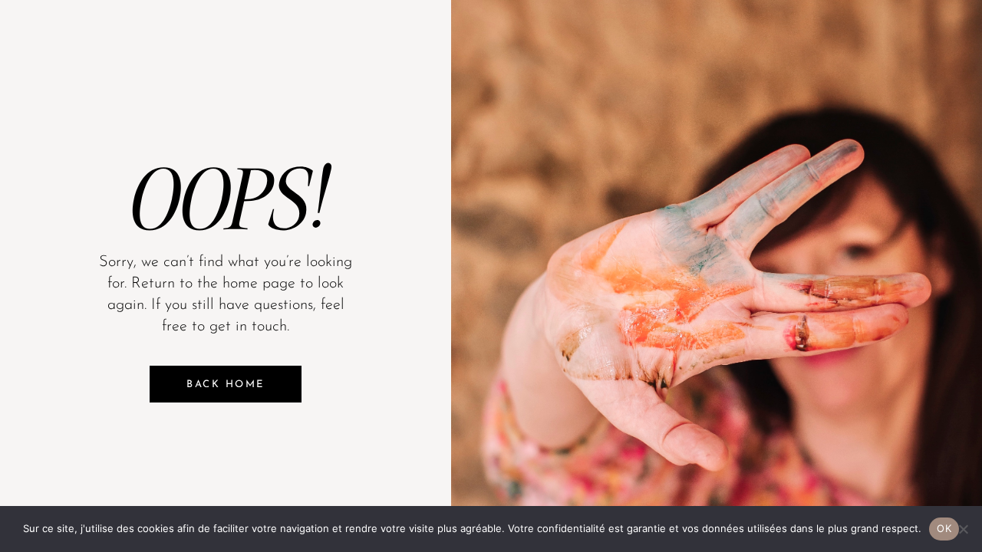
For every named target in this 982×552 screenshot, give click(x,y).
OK (944, 528)
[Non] (962, 529)
